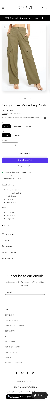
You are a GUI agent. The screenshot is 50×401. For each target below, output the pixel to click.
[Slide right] (30, 98)
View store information (13, 178)
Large (28, 126)
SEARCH (8, 357)
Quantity (5, 140)
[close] (47, 18)
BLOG (7, 336)
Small (6, 126)
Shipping (4, 113)
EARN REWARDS (11, 352)
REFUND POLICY (11, 320)
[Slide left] (19, 98)
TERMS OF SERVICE (12, 347)
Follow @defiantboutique (31, 397)
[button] (2, 7)
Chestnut (18, 135)
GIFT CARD (9, 315)
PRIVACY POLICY (11, 341)
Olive (6, 135)
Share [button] (6, 226)
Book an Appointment (13, 363)
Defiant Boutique (27, 382)
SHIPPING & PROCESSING (15, 326)
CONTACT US (10, 331)
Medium (17, 126)
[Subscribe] (42, 292)
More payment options (25, 166)
